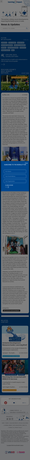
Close (26, 163)
